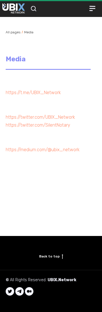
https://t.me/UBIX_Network (33, 92)
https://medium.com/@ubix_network (43, 149)
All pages (13, 32)
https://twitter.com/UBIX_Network (40, 117)
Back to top (49, 256)
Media (28, 32)
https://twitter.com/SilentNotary (38, 125)
